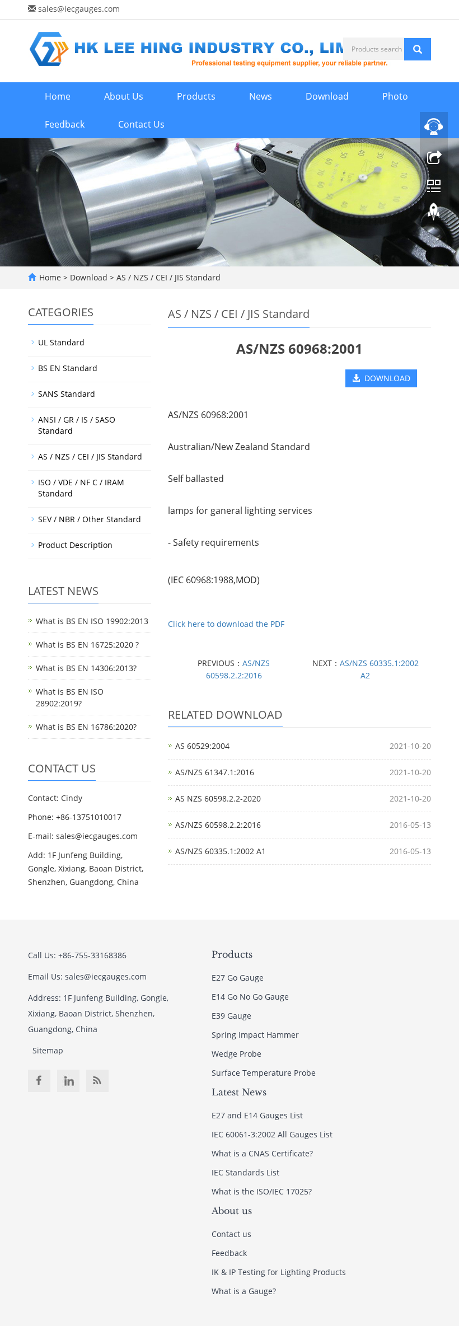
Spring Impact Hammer (255, 1034)
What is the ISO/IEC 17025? (262, 1191)
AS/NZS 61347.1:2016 (214, 772)
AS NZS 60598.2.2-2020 (218, 798)
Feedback (65, 124)
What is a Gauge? (244, 1291)
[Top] (434, 214)
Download (327, 96)
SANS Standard (66, 393)
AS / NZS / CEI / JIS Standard (167, 277)
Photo (395, 96)
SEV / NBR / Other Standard (89, 519)
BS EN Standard (67, 368)
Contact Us (141, 124)
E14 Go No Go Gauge (250, 996)
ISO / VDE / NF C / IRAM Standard (81, 488)
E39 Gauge (231, 1015)
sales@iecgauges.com (79, 8)
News (260, 96)
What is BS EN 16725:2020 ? (87, 644)
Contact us (231, 1234)
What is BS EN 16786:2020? (86, 726)
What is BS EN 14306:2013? (86, 668)
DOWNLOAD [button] (385, 378)
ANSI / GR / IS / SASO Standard (76, 425)
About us (232, 1210)
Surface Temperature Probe (264, 1072)
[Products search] (417, 49)
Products (196, 96)
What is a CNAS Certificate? (262, 1153)
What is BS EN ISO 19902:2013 (92, 621)
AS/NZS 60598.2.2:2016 (218, 824)
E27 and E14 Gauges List (257, 1115)
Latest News (239, 1092)
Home (58, 96)
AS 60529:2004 (202, 746)
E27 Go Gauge (238, 977)
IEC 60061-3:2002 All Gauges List (272, 1134)
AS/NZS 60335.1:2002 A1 (220, 851)
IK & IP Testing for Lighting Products (279, 1272)
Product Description (75, 545)
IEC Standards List (245, 1172)
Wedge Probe (236, 1053)
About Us (123, 96)
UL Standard (61, 342)
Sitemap (47, 1050)
